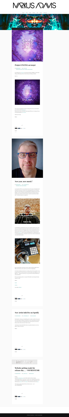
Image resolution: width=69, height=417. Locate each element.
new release (19, 69)
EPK (37, 12)
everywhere (24, 112)
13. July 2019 (25, 68)
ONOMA (26, 69)
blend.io (18, 185)
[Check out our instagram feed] (20, 125)
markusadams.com (21, 377)
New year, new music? (23, 181)
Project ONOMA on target (25, 65)
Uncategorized (30, 69)
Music (30, 12)
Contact (41, 12)
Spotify (16, 282)
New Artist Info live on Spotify (27, 312)
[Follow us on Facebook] (15, 125)
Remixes (34, 12)
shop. (38, 381)
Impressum (45, 12)
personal (24, 185)
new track (23, 69)
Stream (23, 12)
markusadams (18, 68)
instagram (22, 72)
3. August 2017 (25, 373)
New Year (21, 185)
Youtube (26, 381)
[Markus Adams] (34, 9)
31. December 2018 (26, 184)
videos (21, 381)
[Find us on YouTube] (18, 125)
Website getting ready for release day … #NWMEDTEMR (27, 369)
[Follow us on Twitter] (17, 125)
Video (27, 12)
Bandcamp (23, 109)
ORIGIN (20, 287)
